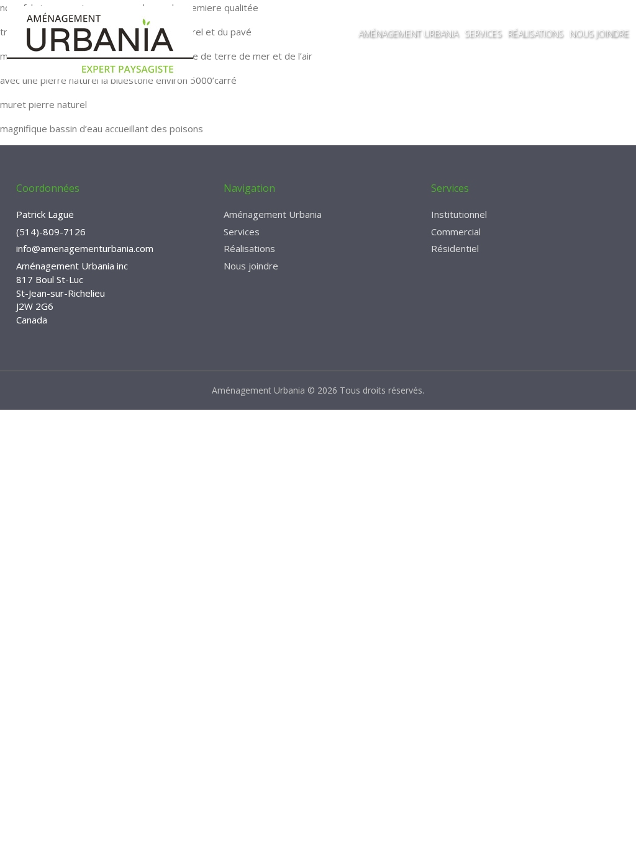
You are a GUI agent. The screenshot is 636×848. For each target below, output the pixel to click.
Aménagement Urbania (408, 34)
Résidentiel (455, 248)
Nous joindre (599, 34)
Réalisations (535, 34)
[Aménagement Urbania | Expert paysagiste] (100, 42)
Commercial (456, 231)
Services (483, 34)
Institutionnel (459, 214)
